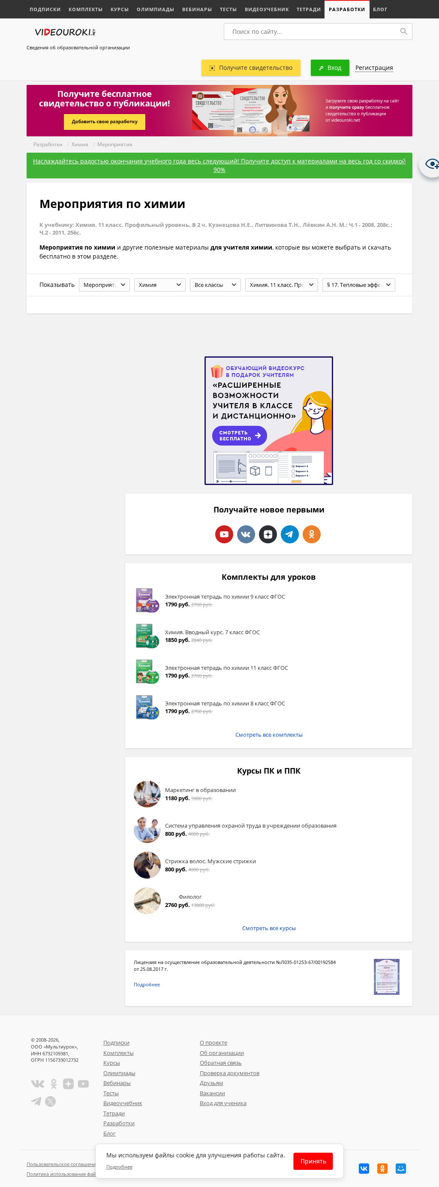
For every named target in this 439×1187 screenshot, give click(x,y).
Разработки (347, 9)
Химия (80, 144)
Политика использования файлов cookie (73, 1174)
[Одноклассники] (382, 1168)
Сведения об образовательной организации (78, 47)
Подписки (45, 9)
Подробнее (147, 984)
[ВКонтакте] (364, 1168)
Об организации (222, 1053)
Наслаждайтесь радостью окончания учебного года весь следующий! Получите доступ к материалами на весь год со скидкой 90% (219, 165)
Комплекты (86, 9)
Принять (313, 1161)
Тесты (228, 9)
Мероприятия (114, 144)
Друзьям (211, 1083)
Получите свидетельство (255, 67)
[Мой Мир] (401, 1168)
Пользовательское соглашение (63, 1164)
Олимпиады (155, 9)
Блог (380, 9)
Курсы (120, 9)
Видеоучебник (267, 9)
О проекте (213, 1042)
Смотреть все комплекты (269, 734)
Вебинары (197, 9)
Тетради (309, 9)
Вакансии (212, 1093)
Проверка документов (229, 1073)
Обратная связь (221, 1062)
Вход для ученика (223, 1103)
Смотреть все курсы (269, 928)
